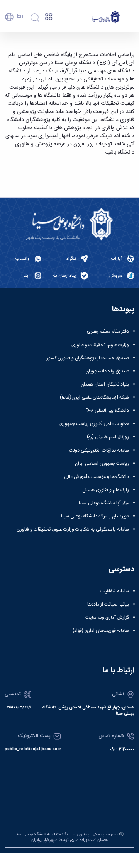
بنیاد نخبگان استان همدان (105, 384)
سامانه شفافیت (114, 591)
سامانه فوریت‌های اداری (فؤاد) (101, 631)
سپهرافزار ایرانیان (44, 840)
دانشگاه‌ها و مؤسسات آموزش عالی (96, 477)
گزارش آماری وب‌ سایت (107, 617)
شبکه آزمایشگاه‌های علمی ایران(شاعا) (94, 397)
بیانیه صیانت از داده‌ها (108, 604)
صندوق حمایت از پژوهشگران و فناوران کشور (88, 358)
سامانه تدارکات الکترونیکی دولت (99, 450)
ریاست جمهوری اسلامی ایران (102, 463)
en (20, 16)
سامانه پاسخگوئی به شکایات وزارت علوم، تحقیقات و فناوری (73, 529)
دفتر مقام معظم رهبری (108, 331)
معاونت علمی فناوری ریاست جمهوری (94, 424)
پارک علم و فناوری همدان (105, 490)
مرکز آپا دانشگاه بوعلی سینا (104, 503)
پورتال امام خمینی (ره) (108, 437)
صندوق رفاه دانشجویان (107, 371)
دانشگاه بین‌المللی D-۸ (107, 411)
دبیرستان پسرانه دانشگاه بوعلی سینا (95, 516)
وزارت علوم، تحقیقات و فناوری (100, 345)
